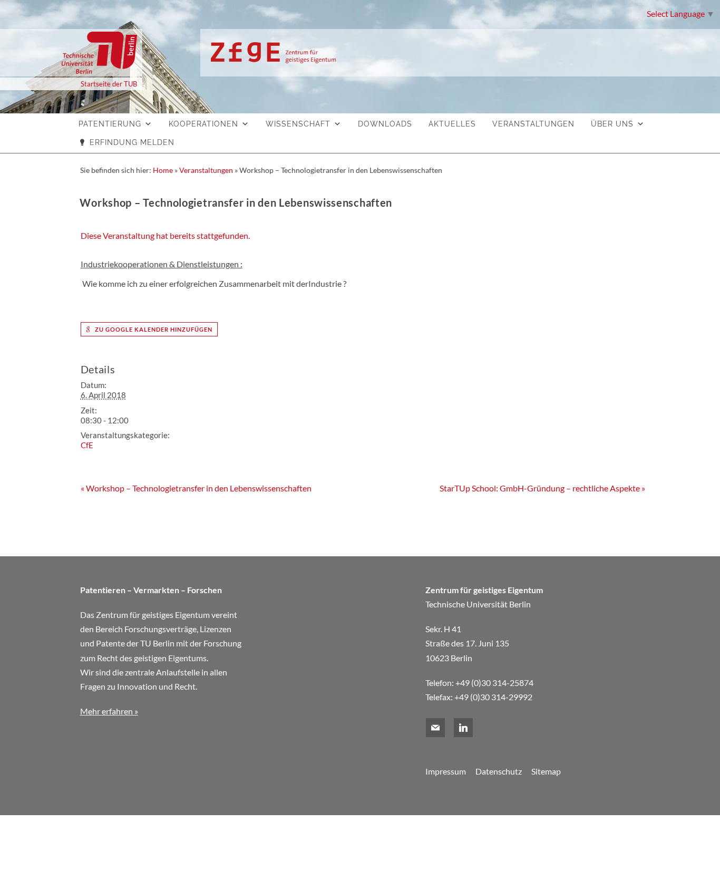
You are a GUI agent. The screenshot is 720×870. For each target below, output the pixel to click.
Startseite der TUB (109, 84)
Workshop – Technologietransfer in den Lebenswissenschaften (196, 488)
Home (163, 170)
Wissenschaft (298, 124)
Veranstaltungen (533, 124)
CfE (87, 445)
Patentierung (110, 124)
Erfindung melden (132, 142)
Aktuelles (452, 124)
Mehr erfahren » (109, 711)
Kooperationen (203, 124)
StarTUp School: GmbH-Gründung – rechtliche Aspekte (542, 488)
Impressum (445, 771)
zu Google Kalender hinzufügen (152, 329)
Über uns (612, 124)
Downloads (385, 124)
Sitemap (546, 771)
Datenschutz (498, 771)
